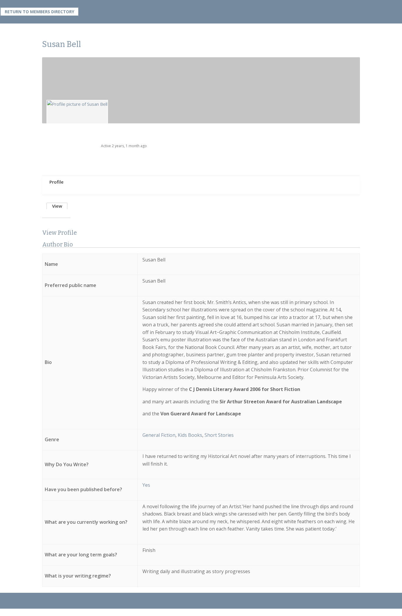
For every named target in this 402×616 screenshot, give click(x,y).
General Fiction (158, 435)
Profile (56, 182)
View (57, 206)
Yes (146, 485)
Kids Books (190, 435)
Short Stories (219, 435)
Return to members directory (39, 11)
